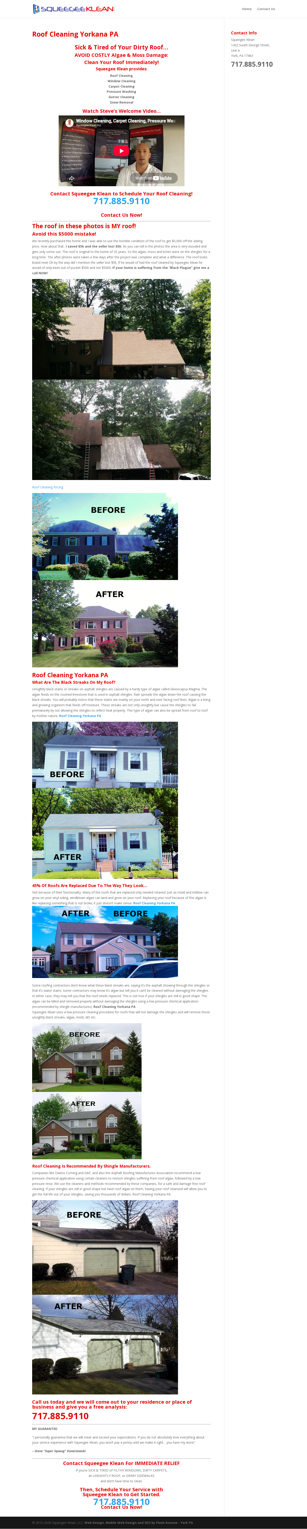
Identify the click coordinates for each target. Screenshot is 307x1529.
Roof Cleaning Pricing (47, 487)
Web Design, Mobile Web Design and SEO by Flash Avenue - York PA (139, 1522)
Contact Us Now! (121, 214)
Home (246, 9)
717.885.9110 (121, 201)
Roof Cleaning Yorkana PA (80, 716)
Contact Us (266, 9)
